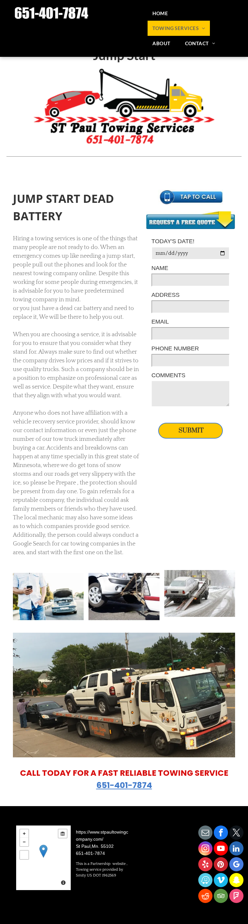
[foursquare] (236, 897)
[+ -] (43, 857)
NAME (159, 268)
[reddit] (205, 897)
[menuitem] (163, 13)
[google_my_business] (236, 865)
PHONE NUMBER (175, 348)
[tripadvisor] (221, 897)
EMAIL (160, 321)
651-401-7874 (124, 785)
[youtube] (221, 849)
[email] (205, 833)
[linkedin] (236, 849)
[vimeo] (221, 881)
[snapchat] (236, 881)
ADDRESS (165, 295)
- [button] (24, 842)
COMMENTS (168, 375)
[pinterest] (221, 865)
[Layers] (62, 833)
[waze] (205, 881)
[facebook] (221, 833)
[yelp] (205, 865)
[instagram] (205, 849)
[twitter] (236, 833)
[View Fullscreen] (24, 855)
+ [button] (24, 833)
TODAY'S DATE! (172, 241)
